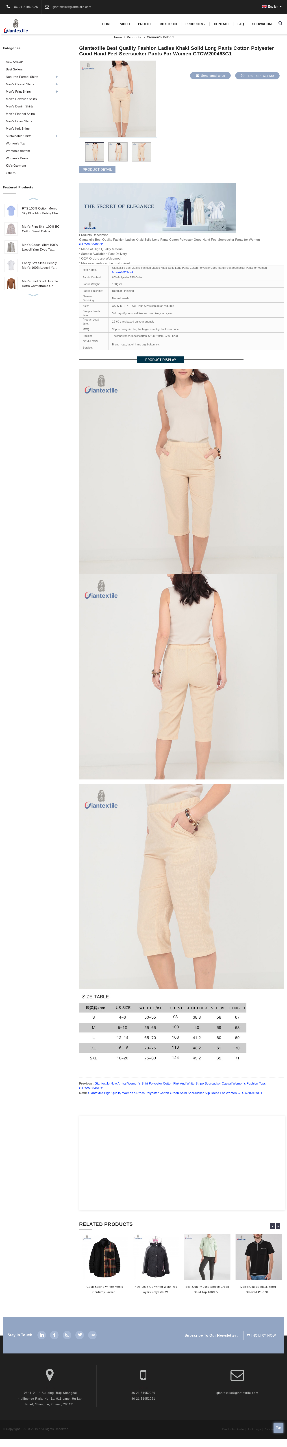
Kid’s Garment (16, 165)
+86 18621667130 (261, 76)
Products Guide (233, 1429)
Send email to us (213, 75)
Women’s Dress (17, 158)
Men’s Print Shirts (18, 91)
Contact (221, 24)
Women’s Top (15, 143)
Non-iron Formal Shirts (22, 77)
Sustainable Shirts (18, 136)
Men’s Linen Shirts (19, 121)
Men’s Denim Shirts (19, 106)
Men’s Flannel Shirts (20, 114)
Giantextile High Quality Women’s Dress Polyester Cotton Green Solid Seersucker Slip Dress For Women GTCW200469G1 (175, 1093)
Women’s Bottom (18, 151)
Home (107, 24)
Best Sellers (14, 69)
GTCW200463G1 (91, 244)
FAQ (240, 24)
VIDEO (125, 24)
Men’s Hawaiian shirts (21, 99)
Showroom (262, 24)
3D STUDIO (168, 24)
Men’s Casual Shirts (20, 84)
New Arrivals (14, 62)
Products (194, 24)
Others (10, 173)
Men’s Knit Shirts (18, 128)
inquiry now (263, 1335)
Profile (145, 24)
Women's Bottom (160, 37)
